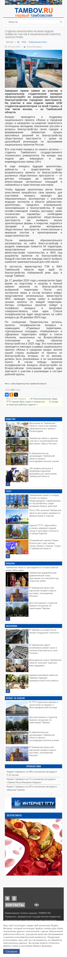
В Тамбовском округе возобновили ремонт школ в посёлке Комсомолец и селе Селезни (43, 649)
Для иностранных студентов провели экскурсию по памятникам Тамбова (43, 605)
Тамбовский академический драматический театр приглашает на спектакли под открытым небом (44, 577)
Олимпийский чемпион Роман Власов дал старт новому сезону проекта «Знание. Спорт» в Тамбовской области (45, 544)
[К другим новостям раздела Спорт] (8, 556)
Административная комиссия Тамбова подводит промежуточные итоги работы (43, 678)
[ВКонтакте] (7, 395)
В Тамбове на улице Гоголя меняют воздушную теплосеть (44, 631)
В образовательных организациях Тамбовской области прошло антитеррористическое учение (44, 457)
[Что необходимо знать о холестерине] (33, 847)
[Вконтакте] (7, 898)
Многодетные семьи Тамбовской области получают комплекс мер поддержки (45, 663)
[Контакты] (15, 905)
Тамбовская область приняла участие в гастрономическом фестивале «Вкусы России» (43, 441)
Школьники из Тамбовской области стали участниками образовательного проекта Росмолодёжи (43, 427)
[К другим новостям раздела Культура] (8, 619)
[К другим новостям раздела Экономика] (8, 691)
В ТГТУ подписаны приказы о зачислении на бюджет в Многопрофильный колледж (43, 705)
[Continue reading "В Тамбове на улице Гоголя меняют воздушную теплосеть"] (17, 635)
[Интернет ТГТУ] (33, 803)
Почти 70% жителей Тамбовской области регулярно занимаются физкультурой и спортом (45, 513)
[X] (16, 395)
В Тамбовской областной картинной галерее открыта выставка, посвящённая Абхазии (42, 592)
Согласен (11, 951)
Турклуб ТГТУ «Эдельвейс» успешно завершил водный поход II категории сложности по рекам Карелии (44, 529)
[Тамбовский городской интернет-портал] (33, 12)
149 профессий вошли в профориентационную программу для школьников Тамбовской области (43, 472)
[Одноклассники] (11, 395)
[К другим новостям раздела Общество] (8, 484)
